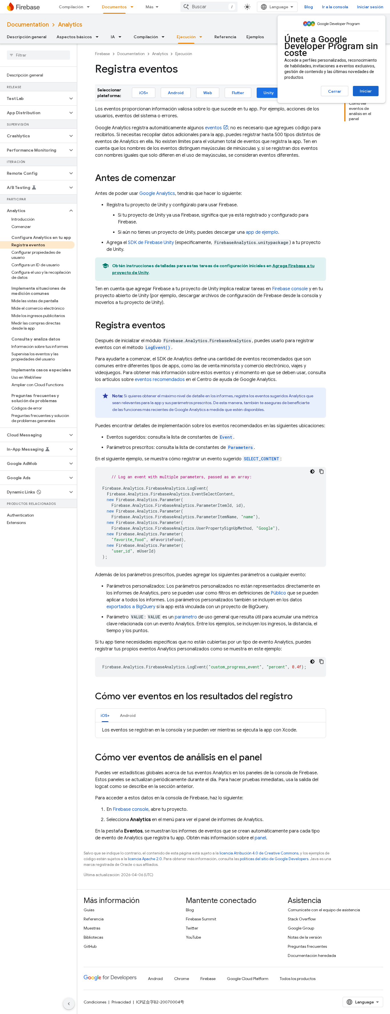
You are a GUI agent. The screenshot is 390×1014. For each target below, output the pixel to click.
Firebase (102, 53)
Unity (269, 92)
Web (207, 92)
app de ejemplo (262, 232)
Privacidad (121, 1002)
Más (150, 6)
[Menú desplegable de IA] (121, 37)
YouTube (193, 937)
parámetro (186, 617)
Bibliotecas (93, 937)
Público (278, 593)
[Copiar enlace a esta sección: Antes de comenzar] (181, 178)
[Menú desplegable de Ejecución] (202, 37)
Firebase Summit (201, 919)
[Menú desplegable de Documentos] (133, 7)
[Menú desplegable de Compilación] (90, 7)
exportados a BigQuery (130, 607)
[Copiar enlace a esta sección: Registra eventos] (171, 325)
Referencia (225, 36)
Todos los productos (297, 978)
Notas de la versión (305, 937)
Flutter (238, 92)
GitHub (90, 946)
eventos (213, 128)
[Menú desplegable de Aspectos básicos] (99, 37)
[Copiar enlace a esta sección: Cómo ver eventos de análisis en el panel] (267, 758)
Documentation (28, 24)
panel (260, 838)
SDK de (151, 242)
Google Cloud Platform (247, 978)
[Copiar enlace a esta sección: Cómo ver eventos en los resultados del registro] (298, 697)
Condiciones (95, 1002)
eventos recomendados (160, 379)
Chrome (181, 978)
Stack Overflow (302, 919)
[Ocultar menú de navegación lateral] (69, 1003)
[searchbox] (38, 55)
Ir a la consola (335, 6)
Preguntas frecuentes (307, 946)
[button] (34, 98)
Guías (89, 909)
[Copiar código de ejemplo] (321, 471)
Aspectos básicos (74, 36)
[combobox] (209, 7)
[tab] (105, 715)
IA (113, 36)
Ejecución (186, 36)
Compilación (71, 6)
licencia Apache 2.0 (145, 858)
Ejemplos (255, 36)
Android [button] (128, 715)
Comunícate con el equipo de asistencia (324, 909)
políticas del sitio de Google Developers (274, 858)
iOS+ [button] (105, 715)
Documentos (114, 6)
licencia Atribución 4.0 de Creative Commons (259, 853)
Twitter (192, 928)
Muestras (92, 928)
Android (176, 92)
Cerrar (334, 91)
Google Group (301, 928)
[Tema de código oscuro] (312, 471)
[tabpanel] (210, 730)
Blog (308, 6)
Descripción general (26, 36)
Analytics (70, 24)
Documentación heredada (312, 955)
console (290, 289)
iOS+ (143, 92)
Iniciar (366, 91)
